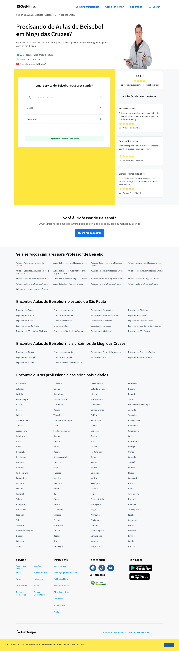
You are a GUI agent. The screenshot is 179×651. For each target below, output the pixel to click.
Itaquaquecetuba (61, 457)
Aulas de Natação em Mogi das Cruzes (70, 278)
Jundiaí (19, 425)
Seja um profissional (87, 6)
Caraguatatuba (97, 499)
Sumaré (94, 457)
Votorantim (133, 493)
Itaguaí (56, 535)
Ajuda (56, 611)
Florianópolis (97, 399)
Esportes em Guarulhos (63, 315)
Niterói (94, 394)
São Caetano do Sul (61, 430)
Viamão (94, 467)
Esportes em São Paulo (101, 331)
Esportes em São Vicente (139, 331)
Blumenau (132, 441)
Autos (18, 579)
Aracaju (131, 446)
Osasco (19, 409)
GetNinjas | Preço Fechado (65, 572)
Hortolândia (96, 451)
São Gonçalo (96, 420)
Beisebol (49, 14)
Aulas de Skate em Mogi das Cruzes (143, 278)
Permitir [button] (169, 645)
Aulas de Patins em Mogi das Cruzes (106, 278)
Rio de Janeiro (97, 383)
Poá (130, 488)
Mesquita (57, 483)
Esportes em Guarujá (25, 357)
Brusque (19, 535)
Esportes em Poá (98, 357)
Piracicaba (20, 451)
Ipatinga (20, 514)
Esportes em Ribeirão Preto (140, 320)
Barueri (131, 394)
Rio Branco (21, 383)
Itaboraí (131, 499)
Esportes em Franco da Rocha (141, 352)
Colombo (132, 457)
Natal (18, 441)
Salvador (20, 389)
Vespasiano (58, 509)
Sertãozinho (96, 535)
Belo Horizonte (98, 389)
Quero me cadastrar (89, 232)
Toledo (56, 530)
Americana (58, 478)
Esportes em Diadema (138, 310)
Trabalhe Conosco (62, 585)
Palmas (131, 467)
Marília (131, 525)
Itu (54, 493)
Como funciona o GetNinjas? (33, 64)
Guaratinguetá (97, 530)
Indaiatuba (21, 457)
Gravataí (57, 467)
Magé (93, 509)
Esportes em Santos (62, 326)
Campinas (95, 404)
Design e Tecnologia (21, 593)
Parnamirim (21, 478)
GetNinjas (21, 14)
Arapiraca (20, 436)
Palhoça (131, 535)
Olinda (131, 451)
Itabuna (131, 546)
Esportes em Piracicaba (101, 320)
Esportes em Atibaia (25, 352)
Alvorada (20, 483)
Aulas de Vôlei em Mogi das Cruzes (143, 284)
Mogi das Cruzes (67, 14)
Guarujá (56, 436)
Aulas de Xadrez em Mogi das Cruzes (32, 289)
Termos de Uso (120, 632)
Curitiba (19, 394)
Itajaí (18, 446)
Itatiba (131, 514)
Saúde (36, 585)
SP (56, 14)
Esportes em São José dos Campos (68, 331)
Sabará (19, 499)
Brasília (131, 389)
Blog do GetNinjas (62, 592)
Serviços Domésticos (39, 593)
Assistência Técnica (21, 567)
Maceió (56, 451)
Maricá (94, 478)
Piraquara (20, 504)
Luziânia (94, 525)
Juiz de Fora (21, 430)
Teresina (57, 462)
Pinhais (94, 462)
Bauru (56, 488)
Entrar (156, 6)
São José (95, 430)
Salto (18, 520)
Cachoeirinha (22, 472)
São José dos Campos (63, 420)
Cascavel (20, 493)
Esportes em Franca (25, 315)
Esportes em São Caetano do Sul (67, 362)
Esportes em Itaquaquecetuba (104, 315)
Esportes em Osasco (62, 320)
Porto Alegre (22, 399)
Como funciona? (114, 6)
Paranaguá (58, 546)
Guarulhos (58, 394)
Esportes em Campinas (63, 310)
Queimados (58, 525)
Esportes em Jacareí (62, 357)
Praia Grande (134, 420)
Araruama (95, 514)
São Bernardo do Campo (139, 404)
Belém (94, 415)
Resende (57, 541)
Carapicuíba (133, 430)
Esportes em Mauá (24, 320)
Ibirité (93, 493)
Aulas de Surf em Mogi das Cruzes (68, 284)
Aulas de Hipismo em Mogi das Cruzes (32, 278)
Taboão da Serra (23, 420)
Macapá (94, 541)
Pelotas (57, 504)
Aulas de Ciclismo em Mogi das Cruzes (145, 263)
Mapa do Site (59, 605)
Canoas (94, 425)
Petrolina (57, 520)
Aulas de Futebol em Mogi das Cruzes (107, 270)
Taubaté (57, 472)
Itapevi (94, 446)
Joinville (132, 409)
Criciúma (95, 520)
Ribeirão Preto (60, 399)
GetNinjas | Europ (62, 579)
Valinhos (20, 462)
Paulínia (94, 488)
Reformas (38, 579)
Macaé (131, 472)
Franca (56, 499)
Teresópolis (133, 509)
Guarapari (132, 520)
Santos (131, 399)
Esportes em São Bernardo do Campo (144, 326)
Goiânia (56, 389)
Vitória (56, 425)
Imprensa (107, 632)
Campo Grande (97, 409)
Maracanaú (21, 509)
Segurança (136, 6)
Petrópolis (96, 483)
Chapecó (57, 514)
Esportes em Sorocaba (101, 326)
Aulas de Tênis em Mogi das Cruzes (106, 284)
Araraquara (96, 504)
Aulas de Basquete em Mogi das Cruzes (70, 263)
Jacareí (131, 462)
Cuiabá (19, 415)
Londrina (57, 441)
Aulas (30, 14)
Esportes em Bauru (24, 310)
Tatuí (18, 546)
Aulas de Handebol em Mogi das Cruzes (145, 270)
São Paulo (57, 383)
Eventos (37, 566)
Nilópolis (20, 467)
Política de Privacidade (139, 632)
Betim (56, 446)
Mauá (93, 441)
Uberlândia (133, 425)
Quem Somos (60, 566)
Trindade (20, 525)
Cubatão (20, 541)
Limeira (19, 488)
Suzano (94, 436)
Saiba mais (80, 644)
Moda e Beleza (40, 572)
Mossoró (132, 530)
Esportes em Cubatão (63, 352)
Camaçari (132, 478)
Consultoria (21, 585)
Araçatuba (95, 546)
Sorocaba (132, 415)
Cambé (131, 541)
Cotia (130, 436)
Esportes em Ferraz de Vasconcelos (106, 352)
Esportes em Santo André (27, 326)
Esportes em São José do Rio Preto (31, 331)
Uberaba (132, 504)
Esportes (38, 14)
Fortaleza (132, 383)
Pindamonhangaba (24, 530)
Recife (19, 404)
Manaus (56, 409)
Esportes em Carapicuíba (102, 310)
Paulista (131, 483)
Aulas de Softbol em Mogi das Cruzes (32, 284)
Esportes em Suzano (25, 362)
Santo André (58, 404)
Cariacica (95, 472)
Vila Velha (57, 415)
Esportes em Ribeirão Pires (140, 357)
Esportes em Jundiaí (137, 315)
